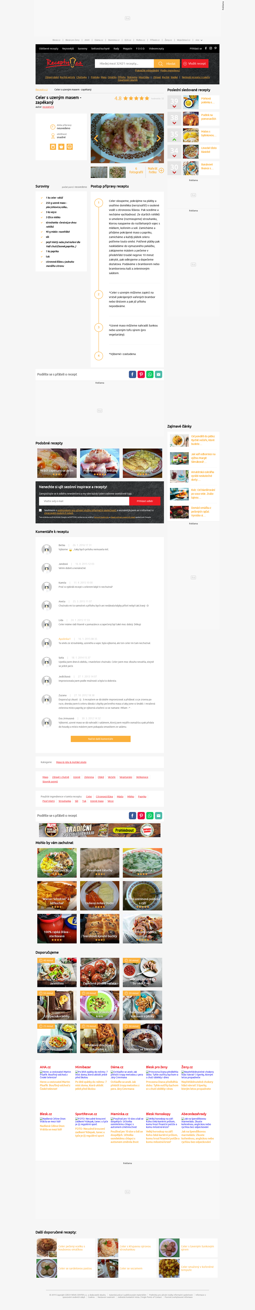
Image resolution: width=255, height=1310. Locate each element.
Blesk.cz (56, 40)
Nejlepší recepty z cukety (196, 77)
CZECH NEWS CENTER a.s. (76, 1295)
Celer (89, 796)
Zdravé (157, 77)
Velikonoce (142, 777)
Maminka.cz (114, 40)
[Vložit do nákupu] (61, 147)
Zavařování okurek (128, 80)
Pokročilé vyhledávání (147, 70)
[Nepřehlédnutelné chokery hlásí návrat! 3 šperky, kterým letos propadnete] (198, 1074)
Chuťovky (81, 77)
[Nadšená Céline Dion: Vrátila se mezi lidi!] (57, 1119)
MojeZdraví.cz (183, 40)
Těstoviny (132, 77)
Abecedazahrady (193, 1114)
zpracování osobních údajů (59, 513)
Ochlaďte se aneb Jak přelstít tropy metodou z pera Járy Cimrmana (125, 1085)
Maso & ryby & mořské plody (71, 762)
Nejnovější (68, 48)
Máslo (120, 796)
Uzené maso (97, 801)
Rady (116, 48)
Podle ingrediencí (170, 70)
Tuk (84, 801)
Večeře (112, 777)
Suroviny (82, 48)
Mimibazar (83, 1067)
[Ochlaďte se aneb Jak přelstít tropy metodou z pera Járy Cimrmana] (127, 1074)
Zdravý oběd (52, 77)
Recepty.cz (42, 89)
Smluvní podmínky (101, 517)
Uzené (76, 777)
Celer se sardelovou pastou (75, 1268)
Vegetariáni (126, 777)
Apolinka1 (65, 638)
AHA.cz (45, 1067)
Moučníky (144, 77)
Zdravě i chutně (60, 777)
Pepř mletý (48, 801)
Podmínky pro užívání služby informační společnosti (171, 1295)
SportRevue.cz (86, 1114)
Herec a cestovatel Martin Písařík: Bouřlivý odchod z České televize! (55, 1085)
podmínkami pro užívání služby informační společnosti (87, 510)
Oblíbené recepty (48, 48)
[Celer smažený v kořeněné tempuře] (169, 1267)
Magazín (127, 48)
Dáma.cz (99, 40)
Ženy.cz (168, 40)
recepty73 (48, 107)
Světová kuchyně (100, 48)
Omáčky (112, 77)
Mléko (130, 796)
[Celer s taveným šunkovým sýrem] (169, 1247)
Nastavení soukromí (106, 1297)
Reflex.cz (140, 40)
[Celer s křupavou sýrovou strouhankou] (108, 1247)
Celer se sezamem (131, 1268)
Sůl (76, 801)
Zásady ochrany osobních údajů (122, 517)
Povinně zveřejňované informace (179, 1297)
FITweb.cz (155, 40)
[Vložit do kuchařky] (53, 147)
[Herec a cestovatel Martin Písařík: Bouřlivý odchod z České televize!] (57, 1074)
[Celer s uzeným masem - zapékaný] (127, 162)
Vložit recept (197, 63)
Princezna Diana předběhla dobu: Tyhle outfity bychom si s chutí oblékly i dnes (162, 1085)
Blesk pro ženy (72, 40)
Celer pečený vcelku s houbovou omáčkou (71, 1248)
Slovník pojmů (50, 781)
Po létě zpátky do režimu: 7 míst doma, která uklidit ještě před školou (91, 1085)
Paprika (142, 796)
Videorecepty (156, 48)
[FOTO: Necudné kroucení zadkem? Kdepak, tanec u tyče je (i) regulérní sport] (92, 1121)
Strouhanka (65, 801)
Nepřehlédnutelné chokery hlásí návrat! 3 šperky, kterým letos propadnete (197, 1085)
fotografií (136, 170)
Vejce (111, 801)
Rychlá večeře (67, 77)
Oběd (101, 777)
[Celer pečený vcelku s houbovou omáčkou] (46, 1247)
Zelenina (89, 777)
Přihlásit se (196, 48)
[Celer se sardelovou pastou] (46, 1267)
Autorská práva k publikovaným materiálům (127, 1295)
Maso (104, 77)
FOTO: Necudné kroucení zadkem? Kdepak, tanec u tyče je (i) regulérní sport (90, 1132)
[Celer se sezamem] (108, 1267)
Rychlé (165, 77)
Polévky (95, 77)
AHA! (87, 40)
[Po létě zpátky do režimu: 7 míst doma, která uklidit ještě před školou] (92, 1074)
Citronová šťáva (104, 796)
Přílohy (122, 77)
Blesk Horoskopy (158, 1114)
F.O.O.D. (140, 48)
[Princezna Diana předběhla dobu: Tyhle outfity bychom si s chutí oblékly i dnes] (163, 1074)
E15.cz (128, 40)
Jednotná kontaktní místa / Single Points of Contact (140, 1297)
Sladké (174, 77)
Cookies (91, 1297)
